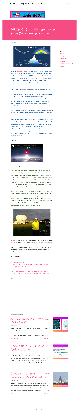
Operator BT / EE (62, 56)
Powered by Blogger (40, 409)
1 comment (16, 338)
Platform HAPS (62, 59)
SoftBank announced (22, 71)
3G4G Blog (28, 9)
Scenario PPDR (62, 61)
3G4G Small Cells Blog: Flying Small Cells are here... (26, 266)
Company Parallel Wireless (64, 55)
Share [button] (61, 47)
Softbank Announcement (19, 260)
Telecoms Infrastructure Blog (50, 9)
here (16, 252)
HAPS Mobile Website (19, 262)
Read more (46, 338)
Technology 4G (62, 64)
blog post (15, 240)
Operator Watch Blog (37, 9)
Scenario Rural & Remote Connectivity (66, 63)
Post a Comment (18, 366)
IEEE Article (16, 166)
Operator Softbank (63, 58)
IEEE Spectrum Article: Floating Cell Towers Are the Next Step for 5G (31, 264)
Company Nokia (62, 53)
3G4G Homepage (19, 9)
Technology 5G (62, 66)
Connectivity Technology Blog (26, 3)
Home (11, 9)
